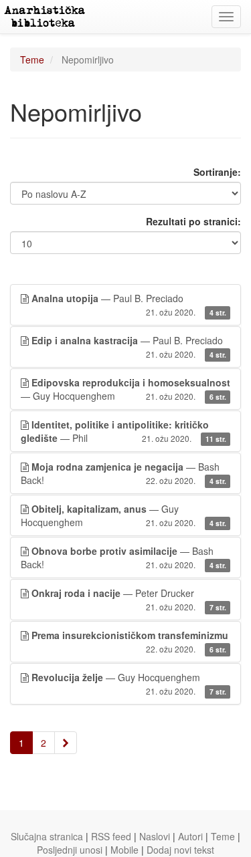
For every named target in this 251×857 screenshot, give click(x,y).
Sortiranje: (217, 171)
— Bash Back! (123, 473)
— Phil (123, 431)
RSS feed (111, 836)
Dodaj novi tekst (180, 849)
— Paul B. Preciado (128, 304)
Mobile (124, 849)
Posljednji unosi (69, 849)
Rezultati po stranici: (193, 221)
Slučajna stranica (47, 836)
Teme (32, 59)
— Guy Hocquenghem (125, 389)
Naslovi (154, 836)
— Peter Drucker (128, 599)
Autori (190, 836)
